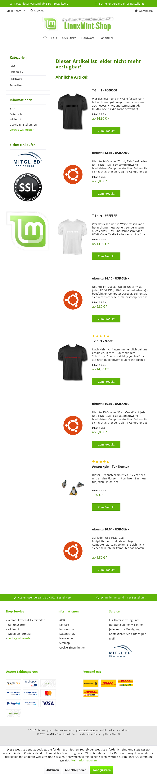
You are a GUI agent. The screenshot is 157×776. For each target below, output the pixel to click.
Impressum (66, 629)
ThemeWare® (112, 734)
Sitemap (64, 643)
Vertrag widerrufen (22, 130)
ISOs (13, 65)
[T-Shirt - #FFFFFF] (73, 237)
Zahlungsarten (17, 624)
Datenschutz (18, 114)
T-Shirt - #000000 (104, 90)
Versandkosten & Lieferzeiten (26, 620)
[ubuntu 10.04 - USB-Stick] (73, 551)
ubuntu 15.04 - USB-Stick (110, 404)
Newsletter (66, 638)
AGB (12, 109)
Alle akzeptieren (75, 770)
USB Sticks (16, 72)
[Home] (45, 38)
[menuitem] (144, 11)
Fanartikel (16, 85)
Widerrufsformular (20, 633)
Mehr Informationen (84, 760)
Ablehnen (52, 770)
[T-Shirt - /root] (73, 362)
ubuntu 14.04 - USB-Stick (110, 153)
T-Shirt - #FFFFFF (104, 216)
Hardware (16, 79)
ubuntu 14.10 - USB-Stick (110, 278)
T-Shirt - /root (102, 341)
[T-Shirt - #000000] (73, 112)
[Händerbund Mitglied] (28, 159)
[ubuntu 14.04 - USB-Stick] (73, 174)
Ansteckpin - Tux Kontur (110, 467)
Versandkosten (87, 730)
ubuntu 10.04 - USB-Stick (110, 529)
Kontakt (64, 624)
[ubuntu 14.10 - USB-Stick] (73, 300)
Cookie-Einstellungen (23, 124)
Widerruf (15, 119)
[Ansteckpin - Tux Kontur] (73, 488)
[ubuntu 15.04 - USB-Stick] (73, 425)
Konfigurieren (101, 770)
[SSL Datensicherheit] (28, 187)
